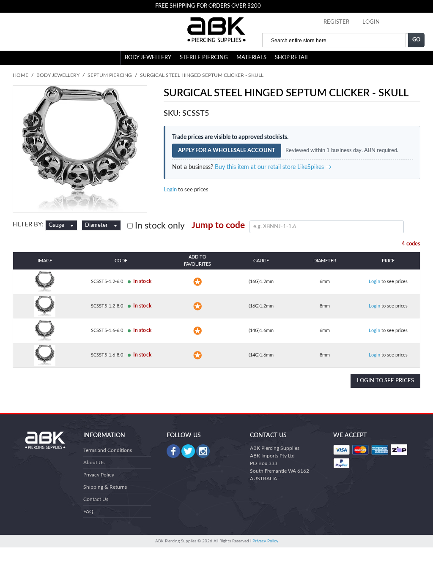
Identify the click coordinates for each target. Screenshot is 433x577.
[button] (197, 282)
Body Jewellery (148, 57)
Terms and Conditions (107, 450)
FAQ (88, 511)
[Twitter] (188, 451)
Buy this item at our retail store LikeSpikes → (273, 167)
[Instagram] (203, 451)
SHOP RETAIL (292, 57)
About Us (93, 462)
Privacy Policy (98, 474)
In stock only (159, 225)
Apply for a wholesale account (226, 150)
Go (416, 40)
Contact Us (95, 499)
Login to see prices (385, 381)
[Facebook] (173, 451)
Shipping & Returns (105, 487)
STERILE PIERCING (204, 57)
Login (170, 190)
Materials (251, 57)
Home (20, 75)
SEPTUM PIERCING (110, 75)
